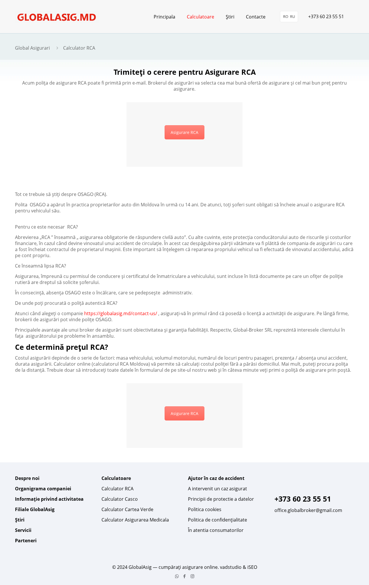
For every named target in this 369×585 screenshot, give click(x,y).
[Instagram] (192, 576)
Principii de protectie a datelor (221, 499)
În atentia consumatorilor (216, 530)
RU (292, 16)
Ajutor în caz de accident (216, 478)
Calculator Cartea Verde (127, 509)
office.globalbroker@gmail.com (308, 510)
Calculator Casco (119, 499)
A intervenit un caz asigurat (217, 488)
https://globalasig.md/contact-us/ (120, 313)
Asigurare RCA (184, 132)
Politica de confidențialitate (217, 520)
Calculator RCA (117, 488)
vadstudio (231, 567)
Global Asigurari (32, 48)
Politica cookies (204, 509)
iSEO (252, 567)
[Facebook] (185, 576)
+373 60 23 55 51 (326, 16)
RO (285, 16)
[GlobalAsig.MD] (57, 16)
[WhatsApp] (177, 576)
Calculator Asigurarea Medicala (135, 520)
